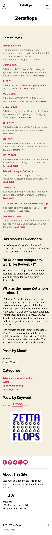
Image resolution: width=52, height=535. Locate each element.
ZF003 (17, 405)
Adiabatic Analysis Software (18, 171)
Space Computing (13, 385)
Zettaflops (26, 5)
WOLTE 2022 (9, 155)
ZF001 (4, 405)
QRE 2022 (8, 139)
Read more (38, 75)
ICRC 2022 (8, 123)
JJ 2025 (7, 81)
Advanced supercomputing (18, 378)
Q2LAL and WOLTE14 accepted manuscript (26, 203)
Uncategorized (11, 389)
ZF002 (9, 405)
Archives (6, 358)
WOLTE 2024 (10, 94)
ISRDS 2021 (9, 187)
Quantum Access (12, 216)
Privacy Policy (9, 529)
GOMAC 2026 (10, 65)
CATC (6, 382)
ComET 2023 (10, 107)
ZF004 (26, 405)
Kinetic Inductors (12, 45)
